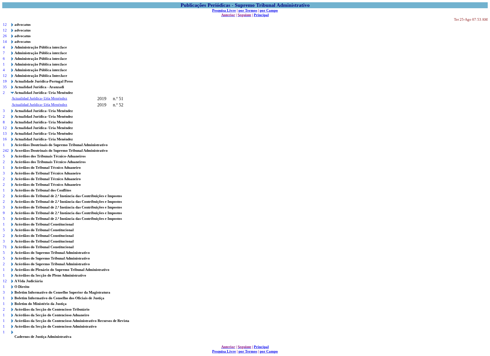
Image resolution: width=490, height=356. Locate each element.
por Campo (269, 10)
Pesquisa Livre (224, 10)
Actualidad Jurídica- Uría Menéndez (39, 98)
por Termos (247, 10)
